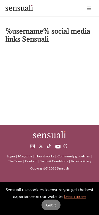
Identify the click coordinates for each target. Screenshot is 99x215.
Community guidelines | (74, 156)
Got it (51, 205)
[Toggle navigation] (89, 8)
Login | (12, 156)
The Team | (16, 161)
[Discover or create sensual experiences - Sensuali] (19, 8)
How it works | (46, 156)
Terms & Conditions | (55, 161)
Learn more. (75, 196)
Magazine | (26, 156)
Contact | (32, 161)
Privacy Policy (81, 161)
